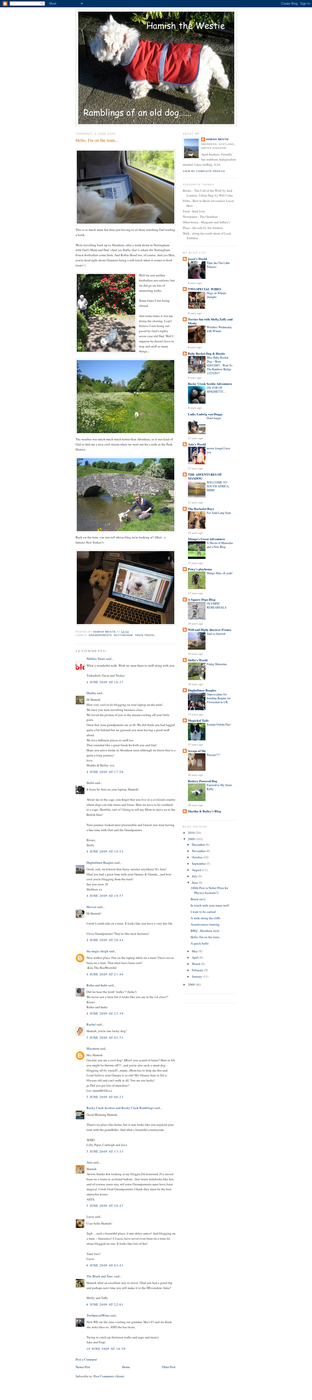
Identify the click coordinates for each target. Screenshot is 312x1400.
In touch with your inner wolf (210, 905)
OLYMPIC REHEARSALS (216, 605)
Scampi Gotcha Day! (219, 724)
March (196, 964)
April (195, 957)
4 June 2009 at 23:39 (105, 1013)
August (197, 870)
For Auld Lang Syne (219, 513)
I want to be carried (203, 911)
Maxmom (93, 1048)
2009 (191, 839)
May (195, 951)
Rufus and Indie (97, 985)
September (199, 863)
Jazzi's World (197, 258)
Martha (92, 693)
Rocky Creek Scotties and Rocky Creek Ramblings (120, 1108)
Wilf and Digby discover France (209, 629)
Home (126, 1367)
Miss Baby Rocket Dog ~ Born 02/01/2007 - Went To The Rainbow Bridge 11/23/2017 (219, 365)
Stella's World (197, 660)
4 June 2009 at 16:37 (105, 682)
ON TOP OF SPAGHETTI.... (216, 389)
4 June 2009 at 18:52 (105, 851)
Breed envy (198, 899)
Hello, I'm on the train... (206, 937)
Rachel (91, 1024)
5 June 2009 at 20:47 (105, 1205)
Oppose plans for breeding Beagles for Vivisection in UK (219, 698)
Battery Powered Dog (202, 781)
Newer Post (83, 1367)
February (198, 970)
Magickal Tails (198, 720)
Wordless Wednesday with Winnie (219, 329)
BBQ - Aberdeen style (205, 930)
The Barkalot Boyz (201, 508)
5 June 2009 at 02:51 (105, 1037)
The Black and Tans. (100, 1276)
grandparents (100, 635)
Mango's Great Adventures (206, 538)
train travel (145, 635)
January (197, 976)
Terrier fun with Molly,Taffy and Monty (210, 321)
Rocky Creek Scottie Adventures (210, 383)
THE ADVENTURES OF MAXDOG (205, 476)
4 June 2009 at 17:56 (105, 772)
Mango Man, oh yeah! (220, 573)
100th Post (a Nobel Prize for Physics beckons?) (209, 890)
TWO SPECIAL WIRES (204, 289)
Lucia (90, 1216)
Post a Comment (86, 1359)
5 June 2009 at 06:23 (105, 1097)
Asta (89, 1162)
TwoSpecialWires (98, 1315)
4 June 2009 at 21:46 (105, 974)
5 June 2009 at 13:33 (105, 1151)
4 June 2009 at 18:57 (105, 895)
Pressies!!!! (213, 755)
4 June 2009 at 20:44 (105, 940)
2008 (191, 984)
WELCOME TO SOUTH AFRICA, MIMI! (218, 486)
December (199, 844)
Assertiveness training (205, 924)
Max (171, 255)
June (195, 882)
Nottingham (123, 635)
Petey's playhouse (200, 569)
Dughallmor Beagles (100, 862)
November (199, 851)
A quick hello (200, 943)
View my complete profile (204, 171)
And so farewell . (217, 634)
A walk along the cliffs (205, 918)
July (195, 876)
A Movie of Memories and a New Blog (220, 545)
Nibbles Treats (96, 658)
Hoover (91, 907)
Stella (126, 250)
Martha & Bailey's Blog (204, 811)
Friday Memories (217, 664)
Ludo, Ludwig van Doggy (205, 414)
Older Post (169, 1367)
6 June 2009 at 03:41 (105, 1265)
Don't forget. (214, 418)
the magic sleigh (97, 951)
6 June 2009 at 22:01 (105, 1304)
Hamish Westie (217, 139)
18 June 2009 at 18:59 (106, 1348)
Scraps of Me (197, 750)
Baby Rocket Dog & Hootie (206, 353)
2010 (191, 832)
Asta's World (197, 444)
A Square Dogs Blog (201, 599)
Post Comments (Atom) (109, 1376)
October (197, 857)
